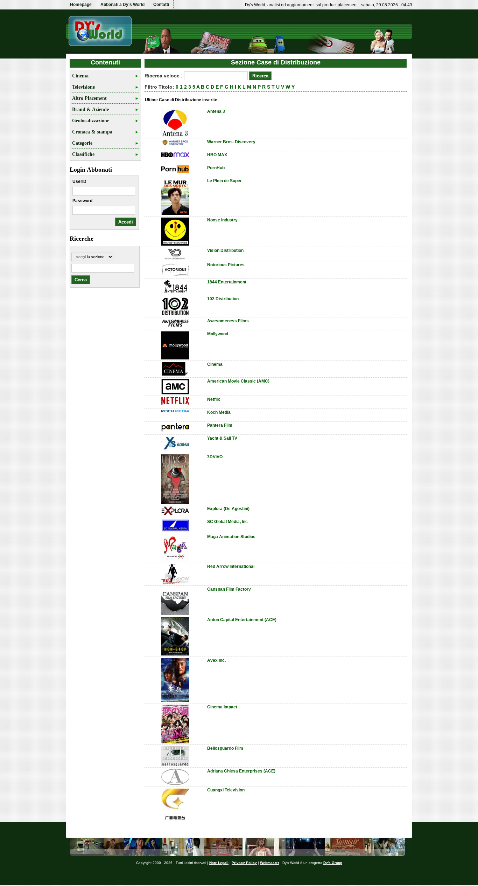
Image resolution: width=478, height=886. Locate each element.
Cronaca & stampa (92, 132)
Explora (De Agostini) (228, 508)
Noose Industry (222, 220)
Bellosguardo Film (225, 748)
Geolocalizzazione (90, 120)
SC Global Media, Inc (227, 521)
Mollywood (217, 333)
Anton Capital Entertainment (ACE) (241, 619)
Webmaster (269, 863)
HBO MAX (217, 154)
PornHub (216, 167)
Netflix (213, 399)
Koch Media (219, 412)
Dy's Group (332, 863)
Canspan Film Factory (229, 589)
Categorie (82, 143)
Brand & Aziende (90, 109)
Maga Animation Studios (231, 536)
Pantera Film (219, 425)
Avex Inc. (216, 660)
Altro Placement (89, 98)
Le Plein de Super (224, 180)
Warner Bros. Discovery (231, 141)
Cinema (80, 75)
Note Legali (219, 863)
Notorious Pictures (226, 264)
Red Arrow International (230, 566)
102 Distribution (223, 298)
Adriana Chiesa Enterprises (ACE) (241, 771)
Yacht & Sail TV (222, 438)
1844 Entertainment (226, 282)
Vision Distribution (225, 250)
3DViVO (215, 456)
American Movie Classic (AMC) (238, 381)
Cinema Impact (222, 707)
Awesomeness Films (228, 320)
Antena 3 (216, 111)
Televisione (83, 87)
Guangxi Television (226, 790)
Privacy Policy (244, 863)
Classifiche (83, 154)
